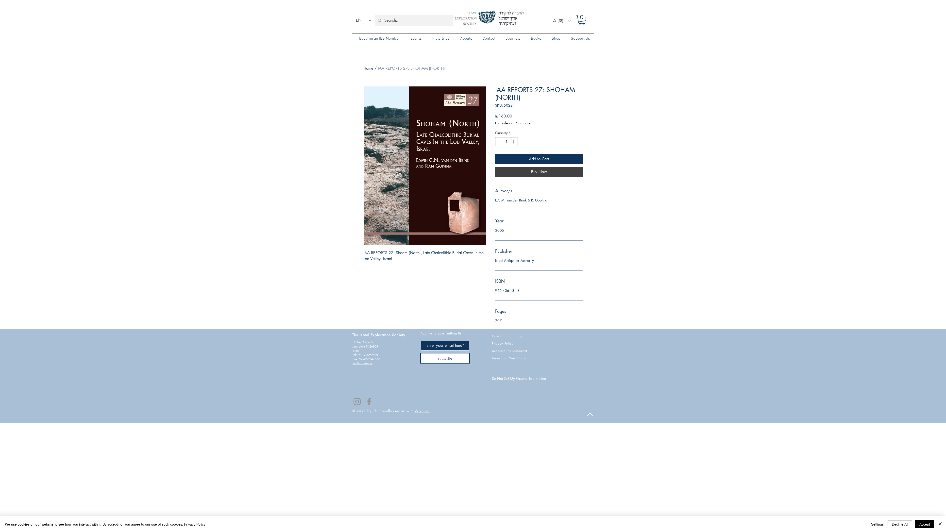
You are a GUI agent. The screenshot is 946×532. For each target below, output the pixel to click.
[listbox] (561, 20)
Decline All (900, 524)
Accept (924, 524)
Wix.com (422, 411)
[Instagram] (357, 401)
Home (368, 68)
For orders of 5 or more (512, 123)
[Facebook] (369, 401)
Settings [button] (877, 524)
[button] (561, 20)
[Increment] (514, 141)
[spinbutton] (506, 141)
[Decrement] (499, 141)
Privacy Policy (194, 524)
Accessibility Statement (509, 351)
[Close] (940, 524)
